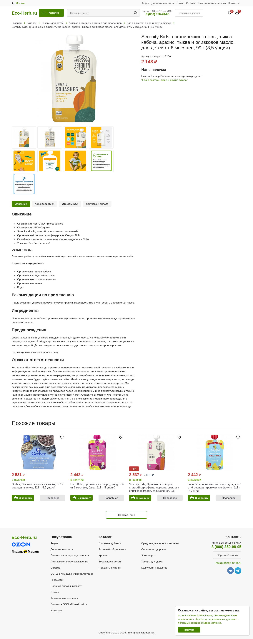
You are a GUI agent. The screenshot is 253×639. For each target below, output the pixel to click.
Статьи (55, 592)
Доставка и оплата (163, 3)
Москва (20, 3)
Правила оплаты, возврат (66, 585)
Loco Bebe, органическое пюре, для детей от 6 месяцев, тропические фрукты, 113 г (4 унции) (214, 487)
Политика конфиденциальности (70, 555)
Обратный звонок (189, 12)
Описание (21, 203)
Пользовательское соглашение (69, 561)
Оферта (55, 567)
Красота (104, 555)
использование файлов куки (195, 615)
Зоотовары (147, 555)
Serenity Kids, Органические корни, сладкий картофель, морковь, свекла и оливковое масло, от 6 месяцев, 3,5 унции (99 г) (154, 489)
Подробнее (52, 497)
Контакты (233, 3)
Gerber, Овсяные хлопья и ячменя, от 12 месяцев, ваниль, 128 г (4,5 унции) (37, 486)
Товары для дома (152, 561)
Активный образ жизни (112, 549)
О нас (180, 3)
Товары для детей (110, 561)
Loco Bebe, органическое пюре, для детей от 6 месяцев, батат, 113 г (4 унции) (97, 486)
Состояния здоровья (153, 549)
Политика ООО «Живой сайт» (69, 604)
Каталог (54, 12)
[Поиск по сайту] (136, 13)
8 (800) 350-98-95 (157, 14)
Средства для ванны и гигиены (160, 543)
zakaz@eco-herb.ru (228, 562)
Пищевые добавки (110, 543)
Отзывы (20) (70, 203)
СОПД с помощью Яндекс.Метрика (72, 573)
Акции (145, 3)
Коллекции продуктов (154, 567)
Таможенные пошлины (212, 3)
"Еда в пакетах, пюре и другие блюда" (164, 79)
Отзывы (190, 3)
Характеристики (44, 203)
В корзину (25, 497)
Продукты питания (110, 567)
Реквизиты (57, 579)
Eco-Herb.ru (24, 13)
